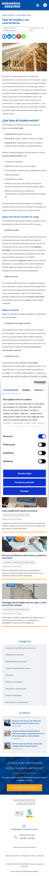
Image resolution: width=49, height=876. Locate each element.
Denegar (25, 491)
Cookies (33, 856)
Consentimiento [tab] (10, 390)
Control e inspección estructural (19, 562)
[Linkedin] (9, 36)
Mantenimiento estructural (16, 661)
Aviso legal (25, 856)
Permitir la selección (24, 482)
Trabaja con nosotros (12, 856)
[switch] (42, 444)
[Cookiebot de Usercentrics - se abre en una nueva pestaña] (34, 382)
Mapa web (40, 856)
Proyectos (9, 675)
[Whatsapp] (23, 36)
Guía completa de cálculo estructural (19, 510)
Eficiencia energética (13, 695)
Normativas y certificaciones (16, 702)
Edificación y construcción (16, 15)
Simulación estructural (14, 655)
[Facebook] (4, 36)
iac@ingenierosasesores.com (24, 829)
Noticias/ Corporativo (14, 682)
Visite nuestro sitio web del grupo (24, 847)
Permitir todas (24, 473)
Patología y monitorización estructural (20, 648)
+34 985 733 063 (27, 838)
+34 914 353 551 (27, 835)
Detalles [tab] (26, 390)
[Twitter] (14, 36)
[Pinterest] (18, 36)
